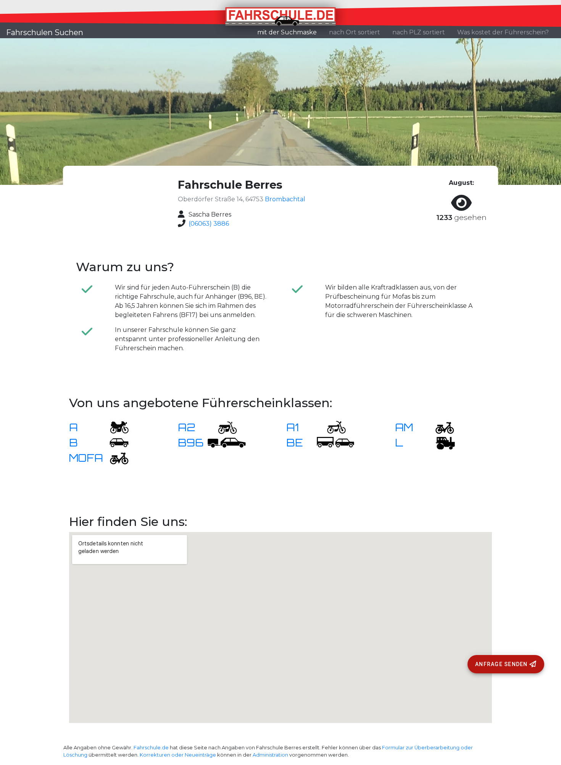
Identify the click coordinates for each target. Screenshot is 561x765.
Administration (270, 755)
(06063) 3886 (209, 223)
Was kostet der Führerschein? (503, 32)
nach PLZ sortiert (418, 32)
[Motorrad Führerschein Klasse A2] (223, 426)
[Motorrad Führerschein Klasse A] (114, 426)
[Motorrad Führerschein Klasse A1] (331, 426)
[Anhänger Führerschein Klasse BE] (335, 442)
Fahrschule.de (151, 747)
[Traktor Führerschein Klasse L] (440, 442)
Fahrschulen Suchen (44, 32)
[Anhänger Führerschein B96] (227, 442)
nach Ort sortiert (354, 32)
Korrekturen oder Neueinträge (178, 755)
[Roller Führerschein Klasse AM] (440, 426)
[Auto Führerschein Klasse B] (114, 442)
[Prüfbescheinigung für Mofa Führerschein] (114, 457)
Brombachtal (285, 199)
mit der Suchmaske (290, 32)
